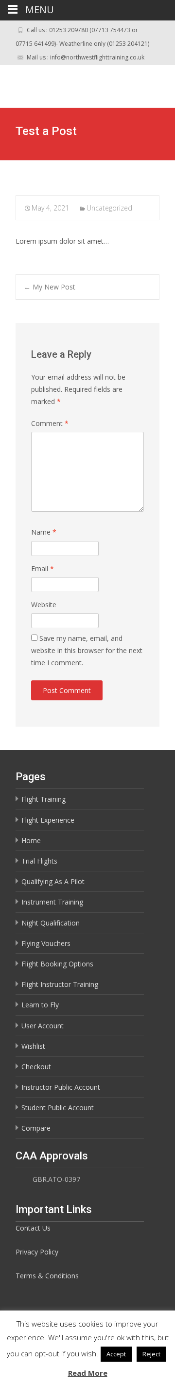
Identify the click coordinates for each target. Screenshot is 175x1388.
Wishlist (33, 1046)
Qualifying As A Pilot (53, 881)
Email (42, 568)
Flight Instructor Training (59, 984)
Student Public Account (57, 1107)
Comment (50, 423)
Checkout (36, 1066)
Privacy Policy (37, 1251)
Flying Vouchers (45, 943)
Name (43, 532)
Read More (87, 1373)
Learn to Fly (40, 1004)
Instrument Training (52, 901)
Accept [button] (116, 1353)
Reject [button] (151, 1353)
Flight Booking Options (57, 963)
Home (31, 840)
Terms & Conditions (47, 1275)
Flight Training (43, 799)
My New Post (49, 286)
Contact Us (33, 1228)
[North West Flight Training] (76, 84)
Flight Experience (47, 820)
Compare (36, 1128)
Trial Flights (39, 861)
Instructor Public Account (60, 1087)
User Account (42, 1025)
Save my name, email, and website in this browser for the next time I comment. (86, 650)
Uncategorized (109, 207)
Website (43, 604)
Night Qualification (50, 922)
